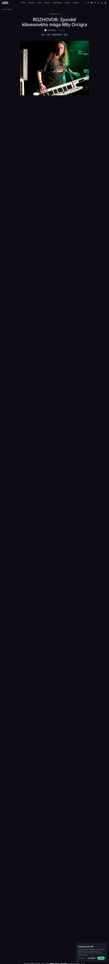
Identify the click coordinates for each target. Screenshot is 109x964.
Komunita (31, 2)
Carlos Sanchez (51, 30)
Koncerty (47, 2)
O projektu (75, 2)
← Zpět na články (6, 9)
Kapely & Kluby (57, 2)
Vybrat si (81, 958)
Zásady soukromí (83, 954)
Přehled (23, 2)
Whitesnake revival (57, 34)
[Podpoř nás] (101, 2)
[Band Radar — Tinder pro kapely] (95, 2)
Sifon (43, 34)
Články (39, 2)
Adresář (67, 2)
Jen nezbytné (91, 958)
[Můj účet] (105, 2)
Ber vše (101, 958)
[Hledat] (85, 2)
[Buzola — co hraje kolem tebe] (98, 2)
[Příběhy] (88, 2)
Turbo (48, 34)
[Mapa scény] (91, 2)
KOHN (65, 34)
